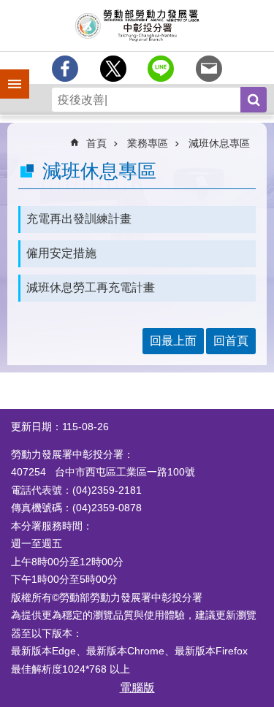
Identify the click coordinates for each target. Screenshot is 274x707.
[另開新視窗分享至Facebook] (65, 69)
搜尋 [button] (253, 99)
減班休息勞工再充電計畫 (90, 287)
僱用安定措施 (61, 253)
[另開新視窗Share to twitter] (113, 69)
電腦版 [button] (137, 687)
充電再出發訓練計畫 (79, 219)
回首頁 (230, 341)
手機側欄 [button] (8, 73)
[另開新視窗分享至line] (161, 69)
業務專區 (147, 143)
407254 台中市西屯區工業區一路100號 (103, 472)
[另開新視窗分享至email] (209, 69)
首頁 (96, 143)
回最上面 (173, 341)
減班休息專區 (219, 143)
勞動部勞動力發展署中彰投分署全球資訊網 (137, 25)
